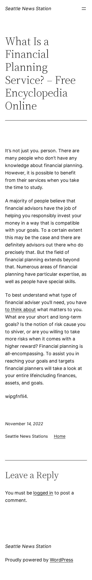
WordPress (61, 559)
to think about (20, 309)
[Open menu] (84, 9)
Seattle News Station (28, 8)
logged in (43, 492)
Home (59, 436)
